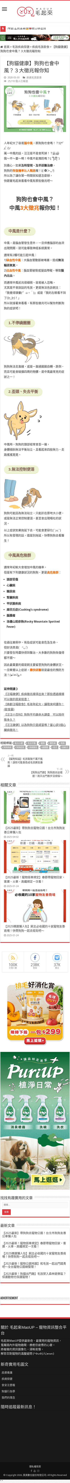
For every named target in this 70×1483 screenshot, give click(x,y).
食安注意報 (8, 1385)
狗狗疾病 (7, 747)
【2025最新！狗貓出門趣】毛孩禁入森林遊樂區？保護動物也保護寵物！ (34, 1275)
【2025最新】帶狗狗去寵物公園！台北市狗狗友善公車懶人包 (34, 1234)
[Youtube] (34, 1471)
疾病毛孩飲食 (40, 47)
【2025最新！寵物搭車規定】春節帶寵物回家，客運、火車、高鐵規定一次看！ (34, 1245)
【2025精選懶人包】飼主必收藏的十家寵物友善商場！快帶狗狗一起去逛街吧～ (34, 1255)
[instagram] (38, 1471)
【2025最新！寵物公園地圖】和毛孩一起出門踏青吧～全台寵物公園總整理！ (34, 1265)
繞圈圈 (45, 747)
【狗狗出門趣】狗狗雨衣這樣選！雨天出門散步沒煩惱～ (46, 772)
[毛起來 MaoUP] (35, 11)
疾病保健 (7, 1378)
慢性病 (53, 743)
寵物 (43, 743)
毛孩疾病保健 (20, 47)
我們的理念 (8, 1397)
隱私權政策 (35, 1466)
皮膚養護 (7, 1372)
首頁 (6, 47)
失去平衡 (32, 743)
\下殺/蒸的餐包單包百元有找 (26, 29)
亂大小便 (19, 743)
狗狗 (63, 743)
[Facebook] (31, 1471)
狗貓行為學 (8, 1391)
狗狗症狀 (20, 747)
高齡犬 (65, 747)
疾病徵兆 (33, 747)
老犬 (55, 747)
